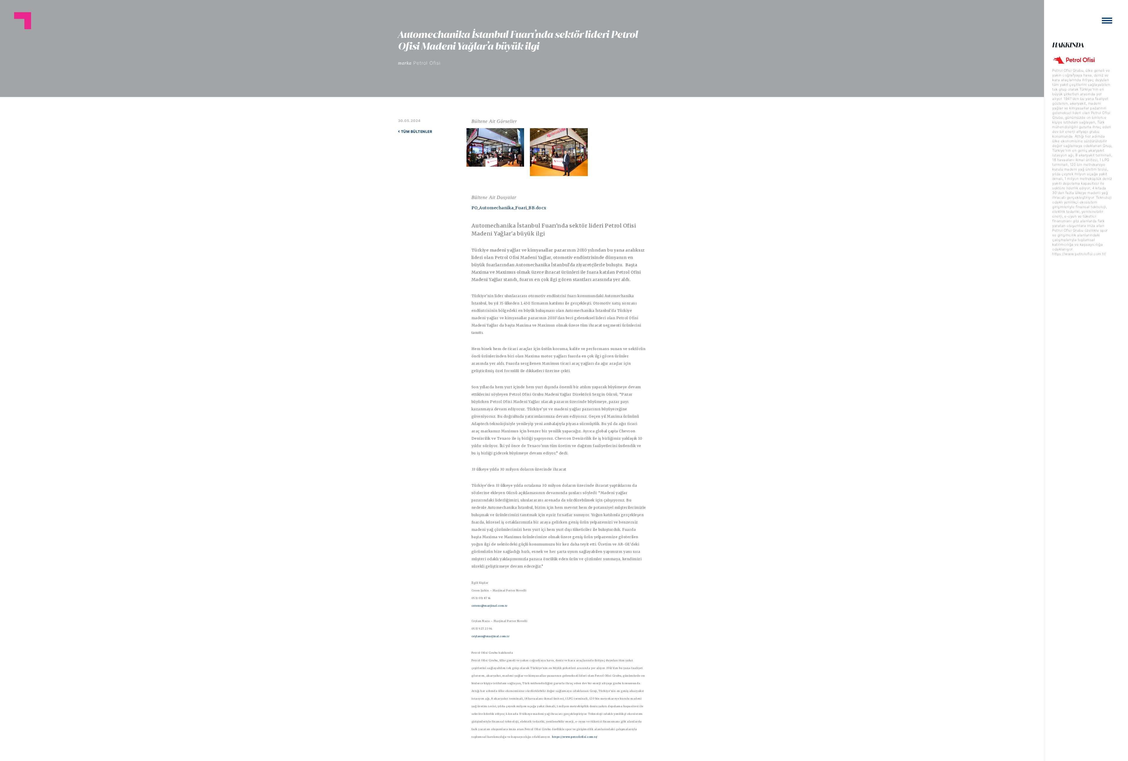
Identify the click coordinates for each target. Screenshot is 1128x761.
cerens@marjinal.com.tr (489, 605)
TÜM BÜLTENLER (416, 131)
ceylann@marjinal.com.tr (490, 636)
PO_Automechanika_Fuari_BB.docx (508, 207)
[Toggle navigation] (1107, 20)
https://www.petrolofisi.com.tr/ (575, 736)
